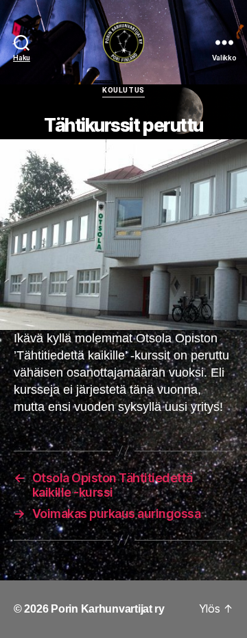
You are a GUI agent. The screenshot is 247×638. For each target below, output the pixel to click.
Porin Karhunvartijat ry (108, 609)
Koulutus (123, 90)
